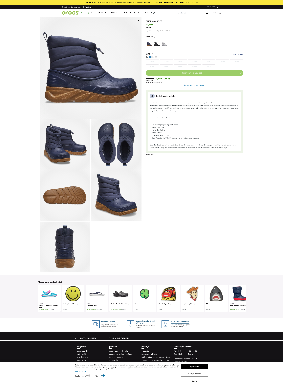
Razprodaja (85, 13)
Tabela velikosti (238, 54)
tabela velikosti (82, 360)
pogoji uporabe (82, 351)
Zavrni (194, 381)
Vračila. (88, 7)
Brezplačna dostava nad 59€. (73, 7)
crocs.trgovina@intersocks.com (185, 358)
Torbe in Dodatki (130, 13)
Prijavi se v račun (87, 338)
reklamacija (113, 360)
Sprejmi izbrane (194, 374)
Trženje (98, 376)
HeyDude (154, 13)
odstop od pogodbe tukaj (118, 351)
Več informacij (80, 372)
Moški (100, 13)
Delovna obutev (143, 13)
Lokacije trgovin (120, 338)
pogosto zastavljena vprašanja (120, 354)
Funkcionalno (80, 376)
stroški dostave (82, 357)
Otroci (107, 13)
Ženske (94, 13)
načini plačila (82, 354)
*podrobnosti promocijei (192, 3)
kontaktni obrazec (116, 357)
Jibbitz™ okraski (116, 13)
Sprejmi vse (194, 367)
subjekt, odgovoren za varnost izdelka (156, 357)
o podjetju (145, 351)
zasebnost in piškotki (149, 354)
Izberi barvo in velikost (192, 73)
